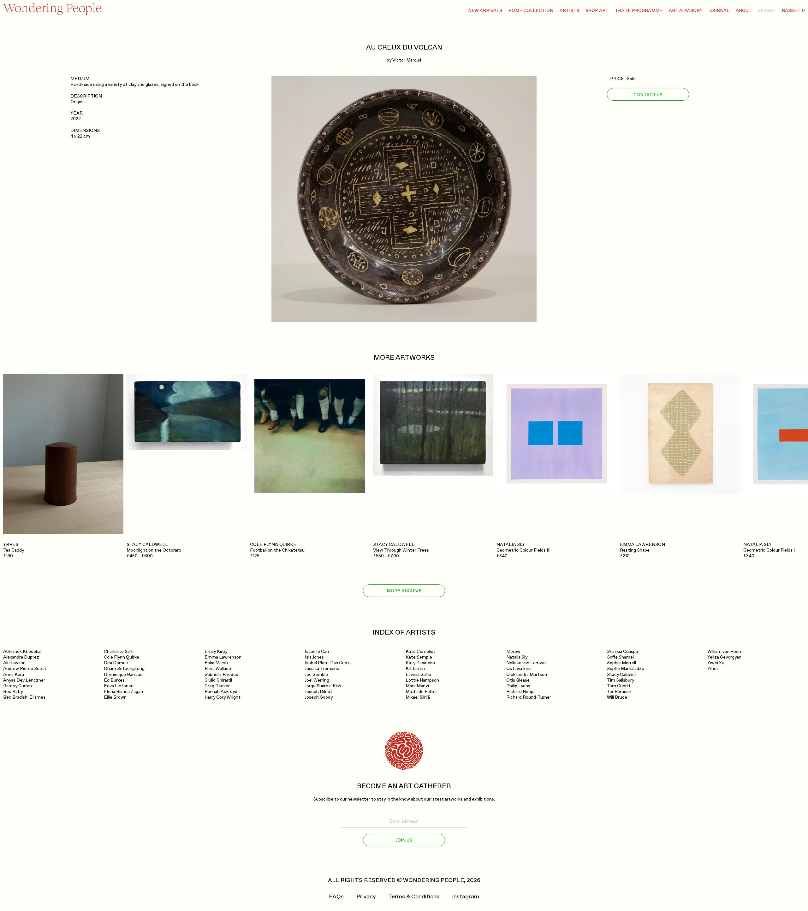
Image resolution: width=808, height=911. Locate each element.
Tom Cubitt (619, 686)
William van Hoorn (725, 651)
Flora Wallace (218, 668)
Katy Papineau (420, 663)
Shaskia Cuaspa (622, 651)
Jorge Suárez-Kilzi (323, 686)
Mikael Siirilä (418, 697)
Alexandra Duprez (21, 657)
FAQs (336, 896)
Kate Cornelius (421, 651)
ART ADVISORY (686, 10)
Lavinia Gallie (418, 674)
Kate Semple (419, 657)
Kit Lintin (415, 668)
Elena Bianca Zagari (123, 691)
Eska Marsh (216, 663)
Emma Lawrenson (223, 657)
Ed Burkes (114, 680)
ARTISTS (569, 10)
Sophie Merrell (621, 663)
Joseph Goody (319, 697)
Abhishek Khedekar (22, 651)
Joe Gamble (316, 674)
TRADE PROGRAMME (638, 10)
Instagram (465, 896)
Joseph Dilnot (318, 691)
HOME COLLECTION (530, 10)
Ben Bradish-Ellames (24, 697)
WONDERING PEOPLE (433, 880)
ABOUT (744, 10)
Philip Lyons (518, 686)
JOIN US (404, 840)
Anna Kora (13, 674)
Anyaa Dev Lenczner (24, 680)
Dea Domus (116, 663)
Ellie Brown (115, 697)
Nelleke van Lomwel (526, 663)
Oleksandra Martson (526, 674)
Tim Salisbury (620, 680)
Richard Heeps (521, 691)
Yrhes (713, 668)
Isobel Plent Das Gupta (328, 663)
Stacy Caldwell (622, 674)
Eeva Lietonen (119, 686)
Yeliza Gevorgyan (724, 657)
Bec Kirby (13, 691)
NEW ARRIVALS (485, 10)
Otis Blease (518, 680)
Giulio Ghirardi (218, 680)
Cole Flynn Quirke (121, 657)
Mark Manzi (417, 686)
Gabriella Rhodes (221, 674)
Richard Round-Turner (528, 697)
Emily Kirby (216, 651)
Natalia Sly (516, 657)
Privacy (366, 896)
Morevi (513, 651)
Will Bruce (617, 697)
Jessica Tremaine (322, 668)
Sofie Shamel (620, 657)
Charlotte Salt (118, 651)
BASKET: (793, 10)
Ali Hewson (14, 663)
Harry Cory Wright (223, 697)
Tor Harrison (619, 691)
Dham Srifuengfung (124, 668)
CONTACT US (647, 94)
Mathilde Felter (421, 691)
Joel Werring (317, 680)
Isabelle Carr (317, 651)
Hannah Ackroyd (221, 691)
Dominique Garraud (123, 674)
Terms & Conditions (413, 896)
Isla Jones (314, 657)
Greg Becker (217, 686)
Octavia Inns (519, 668)
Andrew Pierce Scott (24, 668)
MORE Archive (404, 591)
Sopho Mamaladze (625, 668)
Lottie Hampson (422, 680)
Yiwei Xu (715, 663)
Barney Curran (17, 686)
